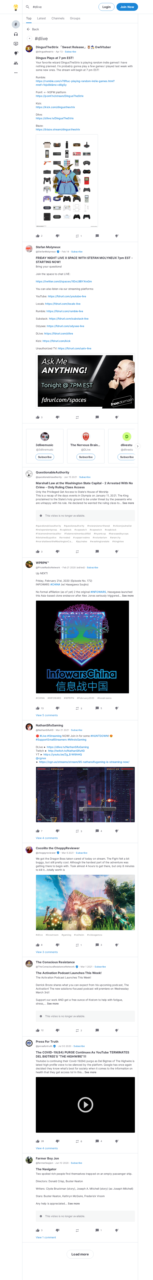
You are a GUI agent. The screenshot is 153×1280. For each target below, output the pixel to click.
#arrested (64, 537)
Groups (75, 18)
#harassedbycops (118, 533)
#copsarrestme (81, 537)
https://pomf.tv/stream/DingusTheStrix (60, 95)
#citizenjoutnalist (122, 525)
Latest (41, 18)
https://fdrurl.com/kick (56, 340)
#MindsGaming (77, 739)
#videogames (94, 934)
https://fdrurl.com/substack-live (69, 318)
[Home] (16, 7)
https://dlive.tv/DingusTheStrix (55, 118)
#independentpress (46, 529)
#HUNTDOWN (99, 735)
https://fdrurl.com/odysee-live (65, 326)
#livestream (52, 934)
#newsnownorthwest (98, 525)
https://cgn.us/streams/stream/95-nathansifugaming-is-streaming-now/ (84, 761)
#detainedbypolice (46, 537)
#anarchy (115, 537)
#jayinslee (81, 541)
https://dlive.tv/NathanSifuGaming (68, 747)
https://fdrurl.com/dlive (58, 333)
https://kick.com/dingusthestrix (55, 107)
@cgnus (41, 758)
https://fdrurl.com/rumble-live (64, 311)
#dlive (39, 934)
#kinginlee (118, 541)
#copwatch (80, 529)
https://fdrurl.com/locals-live (62, 303)
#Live (43, 735)
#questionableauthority (48, 525)
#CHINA (55, 584)
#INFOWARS (98, 591)
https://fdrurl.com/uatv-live (74, 348)
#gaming (66, 934)
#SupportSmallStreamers (51, 739)
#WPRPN (69, 698)
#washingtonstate (99, 541)
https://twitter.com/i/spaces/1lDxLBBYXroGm (64, 281)
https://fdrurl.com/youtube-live (67, 296)
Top (29, 18)
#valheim (79, 934)
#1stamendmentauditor (48, 533)
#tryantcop (100, 533)
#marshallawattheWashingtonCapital (55, 541)
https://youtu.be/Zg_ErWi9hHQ (62, 754)
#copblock (65, 529)
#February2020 (85, 698)
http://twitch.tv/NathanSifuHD (66, 750)
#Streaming (54, 735)
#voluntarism (100, 537)
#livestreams (104, 698)
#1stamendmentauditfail (77, 533)
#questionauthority (74, 525)
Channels (57, 18)
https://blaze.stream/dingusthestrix (58, 129)
